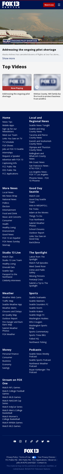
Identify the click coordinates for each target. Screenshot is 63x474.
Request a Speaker (11, 156)
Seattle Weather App (12, 304)
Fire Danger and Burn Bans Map (12, 323)
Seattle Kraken (36, 311)
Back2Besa (34, 242)
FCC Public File (9, 166)
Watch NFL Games (11, 387)
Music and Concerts (11, 216)
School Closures (36, 229)
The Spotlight (38, 252)
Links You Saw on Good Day (37, 237)
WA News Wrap (9, 195)
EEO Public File (9, 170)
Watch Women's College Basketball (11, 417)
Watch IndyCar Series (12, 406)
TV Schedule (8, 142)
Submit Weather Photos (36, 224)
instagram (20, 441)
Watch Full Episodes (38, 262)
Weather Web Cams (11, 297)
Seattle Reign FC (37, 315)
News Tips (7, 121)
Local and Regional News (39, 119)
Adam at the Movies (38, 212)
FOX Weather (8, 334)
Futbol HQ (34, 338)
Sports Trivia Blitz (37, 335)
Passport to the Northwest (9, 275)
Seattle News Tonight (39, 125)
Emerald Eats (8, 267)
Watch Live (49, 5)
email (48, 441)
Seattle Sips (7, 270)
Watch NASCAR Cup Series (11, 402)
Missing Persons (37, 276)
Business (6, 360)
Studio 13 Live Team (12, 260)
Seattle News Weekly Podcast (39, 355)
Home (6, 117)
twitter (42, 441)
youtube (14, 441)
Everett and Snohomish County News (40, 142)
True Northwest (36, 219)
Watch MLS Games (11, 426)
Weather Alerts (9, 307)
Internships (7, 152)
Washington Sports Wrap (38, 326)
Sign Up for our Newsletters (9, 130)
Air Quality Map (9, 315)
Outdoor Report (36, 232)
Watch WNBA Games (12, 422)
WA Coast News (37, 162)
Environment (8, 231)
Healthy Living (9, 227)
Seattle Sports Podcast (40, 360)
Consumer (7, 220)
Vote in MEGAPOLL (38, 205)
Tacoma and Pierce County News (38, 136)
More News (9, 188)
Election (6, 206)
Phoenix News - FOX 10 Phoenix (39, 179)
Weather (8, 293)
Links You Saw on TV (12, 138)
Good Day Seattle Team (37, 200)
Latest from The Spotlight (37, 258)
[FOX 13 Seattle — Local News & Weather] (10, 4)
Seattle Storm (35, 307)
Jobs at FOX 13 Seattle (13, 149)
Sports (33, 293)
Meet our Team (9, 135)
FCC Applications (10, 173)
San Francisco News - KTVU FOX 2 (39, 167)
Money (6, 349)
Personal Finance (10, 353)
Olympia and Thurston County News (39, 148)
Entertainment (9, 209)
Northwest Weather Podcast (38, 364)
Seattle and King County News (37, 130)
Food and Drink (9, 213)
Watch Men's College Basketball (12, 411)
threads (37, 441)
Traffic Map (7, 300)
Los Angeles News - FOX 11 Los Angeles (38, 173)
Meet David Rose (37, 266)
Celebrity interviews (11, 280)
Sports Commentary (38, 331)
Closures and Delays (12, 311)
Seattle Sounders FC (38, 304)
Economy (6, 364)
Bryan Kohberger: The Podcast (39, 371)
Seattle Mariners (37, 300)
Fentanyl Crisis (36, 279)
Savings (6, 367)
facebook (26, 441)
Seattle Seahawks (37, 297)
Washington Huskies (38, 318)
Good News (8, 234)
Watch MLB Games (11, 397)
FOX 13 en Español (11, 238)
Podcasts (35, 349)
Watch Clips (7, 256)
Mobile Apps (8, 125)
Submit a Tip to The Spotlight (38, 284)
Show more (8, 58)
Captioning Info (9, 163)
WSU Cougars (35, 322)
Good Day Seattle (35, 189)
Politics (5, 202)
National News (9, 199)
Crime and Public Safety (37, 271)
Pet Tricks (34, 209)
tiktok (31, 441)
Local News (7, 192)
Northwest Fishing (37, 342)
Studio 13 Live (11, 252)
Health (5, 224)
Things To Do (35, 216)
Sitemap (6, 245)
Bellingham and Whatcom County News (37, 156)
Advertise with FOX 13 (12, 159)
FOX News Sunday (11, 241)
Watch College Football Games (13, 392)
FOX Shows (7, 145)
